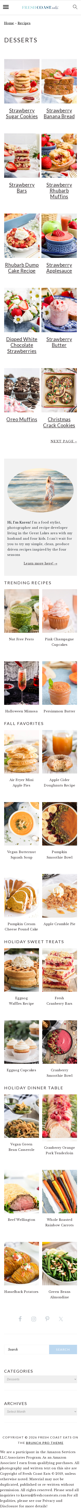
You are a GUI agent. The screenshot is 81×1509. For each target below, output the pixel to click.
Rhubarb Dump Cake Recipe (22, 268)
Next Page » (64, 441)
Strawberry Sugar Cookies (22, 113)
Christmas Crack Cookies (59, 422)
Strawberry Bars (22, 188)
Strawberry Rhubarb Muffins (59, 190)
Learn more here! (39, 563)
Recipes (24, 23)
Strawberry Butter (59, 342)
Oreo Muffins (21, 419)
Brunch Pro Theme (44, 1442)
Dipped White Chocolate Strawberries (21, 345)
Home (9, 23)
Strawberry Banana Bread (59, 113)
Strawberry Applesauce (59, 268)
